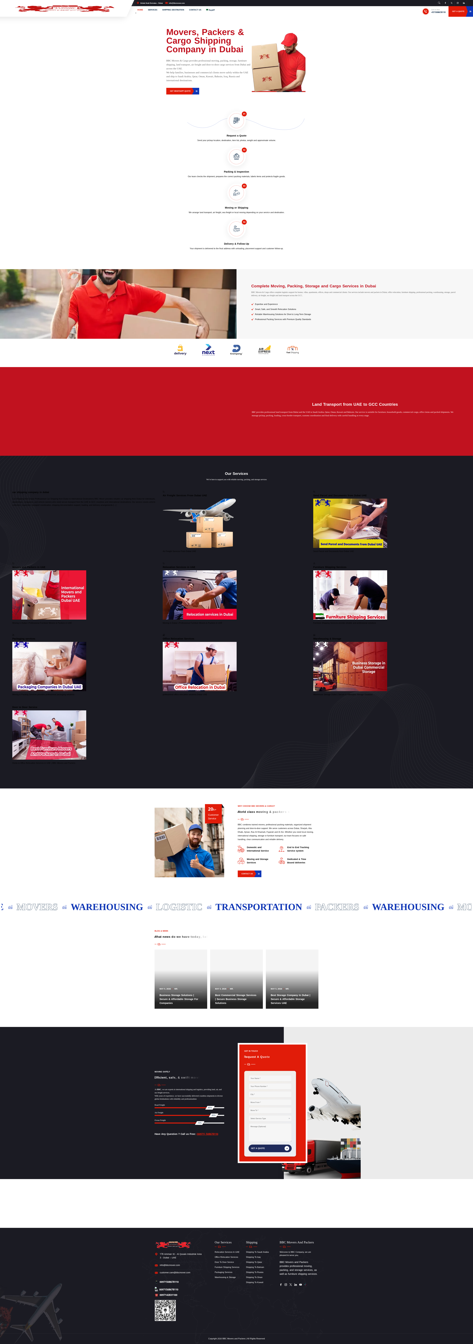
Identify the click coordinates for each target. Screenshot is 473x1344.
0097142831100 (166, 1295)
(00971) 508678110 (207, 1134)
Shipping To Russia (254, 1272)
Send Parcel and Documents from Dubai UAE (340, 495)
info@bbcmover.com (177, 3)
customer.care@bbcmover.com (175, 1272)
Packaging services (23, 638)
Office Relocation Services (178, 638)
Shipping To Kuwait (254, 1282)
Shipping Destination (173, 10)
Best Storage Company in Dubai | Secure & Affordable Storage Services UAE (290, 999)
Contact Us (195, 10)
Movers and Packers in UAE (28, 567)
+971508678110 (438, 12)
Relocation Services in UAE (179, 567)
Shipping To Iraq (253, 1257)
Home (140, 10)
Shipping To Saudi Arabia (257, 1252)
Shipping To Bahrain (255, 1267)
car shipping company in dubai (30, 492)
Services (152, 10)
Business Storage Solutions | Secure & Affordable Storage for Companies (179, 999)
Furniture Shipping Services (329, 567)
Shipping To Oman (254, 1277)
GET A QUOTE (269, 1148)
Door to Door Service (24, 707)
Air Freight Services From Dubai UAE (185, 495)
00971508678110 (167, 1282)
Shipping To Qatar (254, 1262)
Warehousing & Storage (327, 638)
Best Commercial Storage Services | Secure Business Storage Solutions (235, 999)
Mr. (176, 989)
